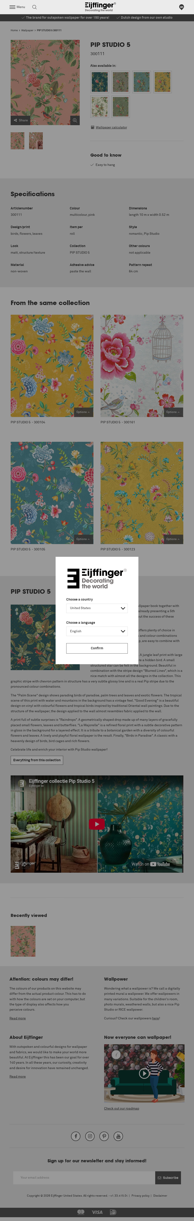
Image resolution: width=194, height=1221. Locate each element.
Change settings (16, 1215)
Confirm (97, 648)
